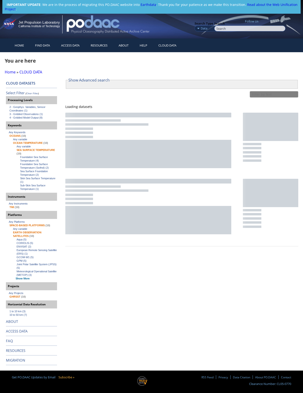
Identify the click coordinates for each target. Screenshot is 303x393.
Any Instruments (18, 203)
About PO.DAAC (265, 377)
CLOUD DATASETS (20, 83)
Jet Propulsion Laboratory (39, 22)
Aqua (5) (22, 239)
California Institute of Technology (39, 26)
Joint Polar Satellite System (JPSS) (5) (37, 266)
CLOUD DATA (167, 45)
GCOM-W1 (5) (25, 257)
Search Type (204, 23)
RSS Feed (207, 377)
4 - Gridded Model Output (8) (26, 117)
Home (19, 45)
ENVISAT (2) (24, 246)
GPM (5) (22, 260)
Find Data (42, 45)
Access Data (70, 45)
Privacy (223, 377)
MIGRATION (15, 360)
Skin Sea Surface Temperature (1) (38, 180)
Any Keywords (17, 132)
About (124, 45)
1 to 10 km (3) (17, 311)
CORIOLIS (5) (25, 243)
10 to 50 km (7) (18, 314)
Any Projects (16, 293)
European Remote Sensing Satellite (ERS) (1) (37, 252)
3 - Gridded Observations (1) (26, 114)
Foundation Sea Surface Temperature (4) (34, 159)
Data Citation (241, 377)
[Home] (112, 24)
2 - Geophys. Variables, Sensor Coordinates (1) (27, 109)
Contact (286, 377)
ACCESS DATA (17, 331)
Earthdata (148, 4)
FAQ (9, 340)
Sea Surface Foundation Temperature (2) (34, 173)
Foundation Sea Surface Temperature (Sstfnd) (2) (34, 166)
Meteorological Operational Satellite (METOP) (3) (37, 273)
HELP (143, 45)
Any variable (20, 139)
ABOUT (12, 321)
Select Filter (15, 92)
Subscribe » (66, 377)
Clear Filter (32, 93)
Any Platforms (17, 221)
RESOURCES (99, 45)
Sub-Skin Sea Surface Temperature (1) (33, 187)
